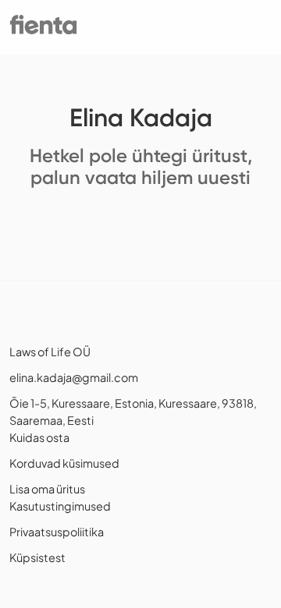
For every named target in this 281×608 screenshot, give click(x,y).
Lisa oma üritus (47, 489)
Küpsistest (37, 557)
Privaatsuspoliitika (56, 532)
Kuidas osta (39, 437)
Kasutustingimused (60, 506)
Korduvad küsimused (64, 463)
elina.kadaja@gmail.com (73, 377)
